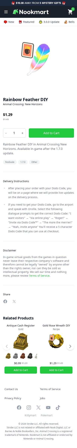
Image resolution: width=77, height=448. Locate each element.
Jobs (42, 398)
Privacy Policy (12, 398)
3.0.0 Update (51, 22)
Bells (72, 22)
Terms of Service (39, 275)
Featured (28, 22)
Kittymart (30, 415)
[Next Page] (70, 346)
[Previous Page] (6, 346)
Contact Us (11, 389)
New (11, 22)
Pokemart (47, 415)
